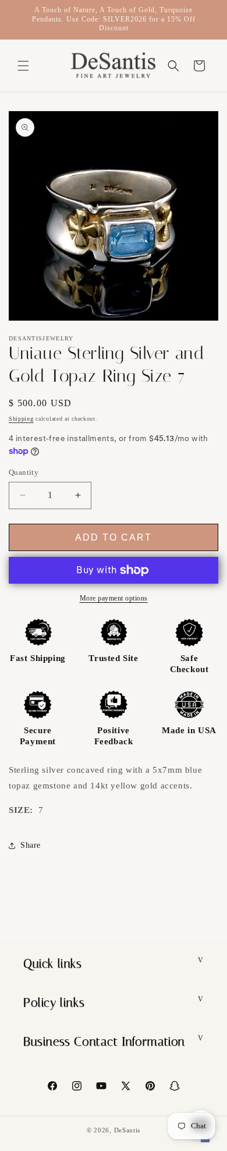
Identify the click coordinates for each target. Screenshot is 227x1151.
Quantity (23, 472)
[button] (23, 66)
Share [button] (30, 845)
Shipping (21, 418)
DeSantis (127, 1130)
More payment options (114, 598)
